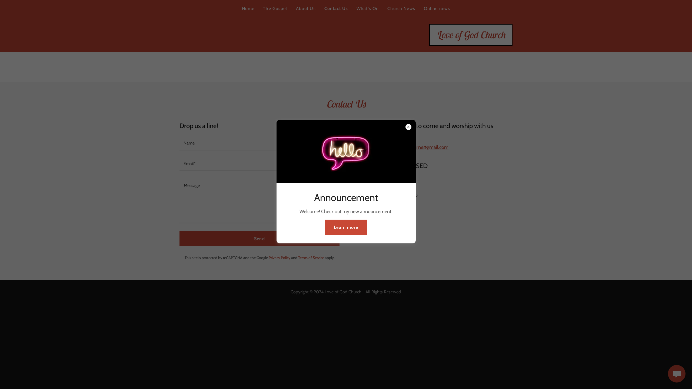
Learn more (346, 227)
